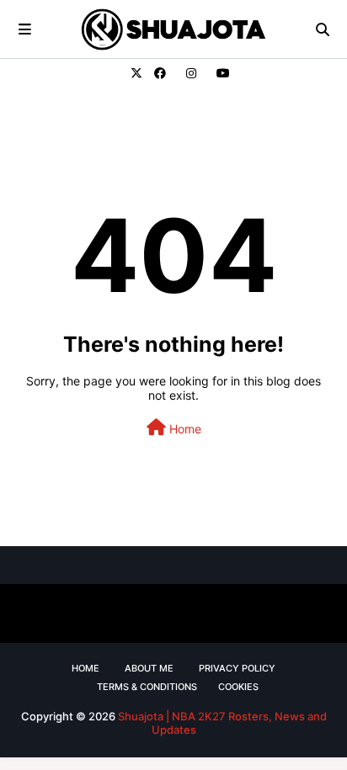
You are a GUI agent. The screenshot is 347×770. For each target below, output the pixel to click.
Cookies (238, 687)
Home (183, 429)
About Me (149, 668)
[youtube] (221, 73)
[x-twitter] (136, 73)
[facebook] (160, 73)
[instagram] (191, 73)
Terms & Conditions (147, 687)
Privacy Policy (237, 668)
